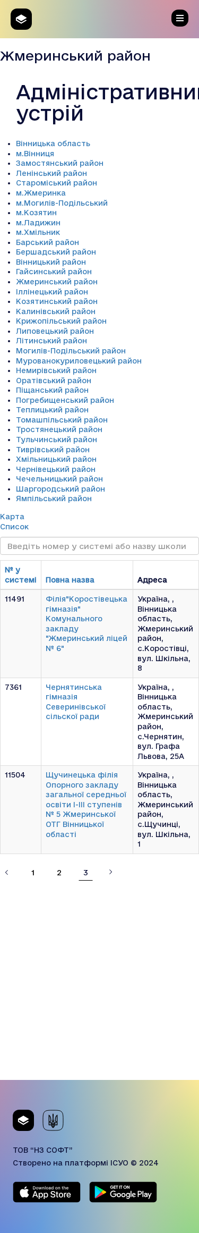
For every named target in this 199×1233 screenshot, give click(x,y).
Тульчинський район (56, 439)
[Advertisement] (99, 980)
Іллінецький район (52, 292)
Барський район (47, 242)
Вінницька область (53, 143)
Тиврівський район (53, 449)
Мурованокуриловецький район (79, 361)
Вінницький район (51, 262)
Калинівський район (56, 311)
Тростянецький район (59, 429)
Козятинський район (57, 301)
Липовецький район (55, 331)
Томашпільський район (62, 420)
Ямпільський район (54, 498)
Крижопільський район (61, 321)
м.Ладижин (38, 222)
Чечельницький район (59, 479)
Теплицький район (52, 410)
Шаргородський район (60, 489)
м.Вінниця (35, 153)
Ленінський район (51, 173)
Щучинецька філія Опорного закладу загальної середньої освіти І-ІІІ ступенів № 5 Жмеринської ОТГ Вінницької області (86, 804)
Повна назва (70, 580)
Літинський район (51, 340)
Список (14, 526)
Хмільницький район (56, 459)
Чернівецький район (56, 469)
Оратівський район (53, 380)
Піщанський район (52, 390)
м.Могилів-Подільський (62, 203)
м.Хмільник (38, 232)
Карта (12, 516)
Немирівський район (56, 370)
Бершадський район (56, 252)
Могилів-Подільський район (71, 351)
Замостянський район (59, 163)
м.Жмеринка (41, 193)
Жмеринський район (57, 281)
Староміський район (56, 183)
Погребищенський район (65, 400)
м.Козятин (36, 212)
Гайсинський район (54, 271)
